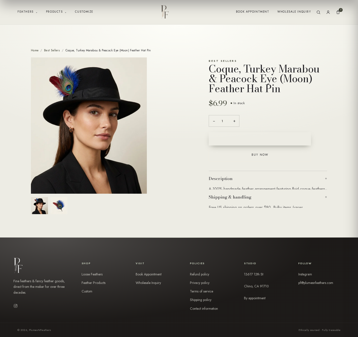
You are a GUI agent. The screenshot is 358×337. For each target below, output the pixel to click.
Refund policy (199, 274)
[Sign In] (328, 12)
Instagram (305, 274)
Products (56, 12)
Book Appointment (252, 12)
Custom (87, 291)
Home (34, 50)
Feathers (28, 12)
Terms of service (201, 291)
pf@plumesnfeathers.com (315, 282)
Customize (84, 12)
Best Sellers (52, 50)
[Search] (318, 12)
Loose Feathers (92, 274)
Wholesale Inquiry (294, 12)
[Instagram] (15, 306)
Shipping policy (200, 299)
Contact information (204, 308)
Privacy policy (199, 282)
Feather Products (93, 282)
